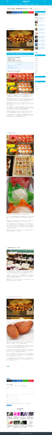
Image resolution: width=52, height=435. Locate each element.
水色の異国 (36, 64)
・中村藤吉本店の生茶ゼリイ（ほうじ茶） (12, 67)
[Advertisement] (20, 21)
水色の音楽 (36, 62)
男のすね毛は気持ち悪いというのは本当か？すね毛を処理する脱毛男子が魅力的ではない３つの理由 (41, 48)
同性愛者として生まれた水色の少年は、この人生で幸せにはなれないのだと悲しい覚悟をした (41, 40)
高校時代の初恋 (32, 4)
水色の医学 (36, 66)
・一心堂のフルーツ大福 (10, 66)
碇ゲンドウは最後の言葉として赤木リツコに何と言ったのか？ (41, 25)
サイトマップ (15, 4)
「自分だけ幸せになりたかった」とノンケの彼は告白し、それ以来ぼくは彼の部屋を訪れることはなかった (41, 29)
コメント (8, 387)
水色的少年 (26, 1)
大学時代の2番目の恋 (26, 4)
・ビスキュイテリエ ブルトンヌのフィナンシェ (13, 68)
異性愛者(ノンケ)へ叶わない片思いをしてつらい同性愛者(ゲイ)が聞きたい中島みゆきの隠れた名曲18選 (41, 14)
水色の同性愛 (20, 4)
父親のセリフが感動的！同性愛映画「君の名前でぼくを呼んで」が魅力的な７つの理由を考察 (41, 37)
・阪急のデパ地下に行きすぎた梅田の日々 (12, 65)
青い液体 (37, 4)
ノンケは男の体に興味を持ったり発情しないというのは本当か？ (41, 33)
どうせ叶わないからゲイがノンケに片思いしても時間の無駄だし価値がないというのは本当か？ (41, 44)
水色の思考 (8, 378)
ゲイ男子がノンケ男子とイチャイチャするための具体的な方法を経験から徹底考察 (41, 18)
